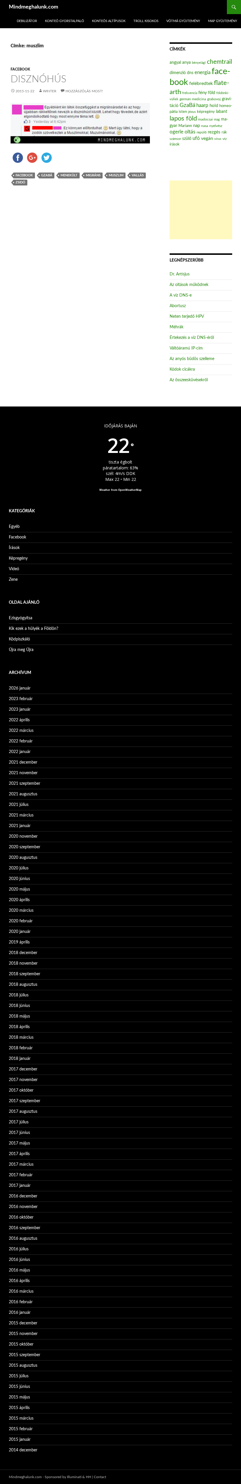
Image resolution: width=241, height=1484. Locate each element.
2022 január (20, 752)
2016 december (23, 1196)
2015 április (19, 1408)
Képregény (18, 558)
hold (214, 105)
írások (175, 144)
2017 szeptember (24, 1101)
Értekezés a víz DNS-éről (192, 338)
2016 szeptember (24, 1228)
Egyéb (14, 527)
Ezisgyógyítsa (20, 618)
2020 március (21, 911)
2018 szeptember (24, 974)
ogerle (176, 132)
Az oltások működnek (189, 285)
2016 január (20, 1313)
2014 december (23, 1450)
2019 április (19, 942)
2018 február (21, 1048)
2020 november (23, 836)
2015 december (23, 1323)
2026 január (20, 688)
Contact (100, 1477)
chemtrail (219, 62)
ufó (196, 138)
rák (224, 132)
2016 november (23, 1207)
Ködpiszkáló (19, 639)
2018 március (21, 1037)
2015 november (23, 1334)
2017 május (19, 1143)
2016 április (19, 1281)
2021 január (20, 826)
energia (202, 72)
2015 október (21, 1344)
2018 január (20, 1059)
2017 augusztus (23, 1112)
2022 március (21, 731)
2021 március (21, 815)
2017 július (19, 1122)
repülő (202, 132)
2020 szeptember (24, 847)
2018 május (19, 1016)
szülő (186, 139)
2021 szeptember (24, 784)
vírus (217, 138)
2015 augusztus (23, 1365)
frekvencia (189, 93)
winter (49, 91)
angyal (175, 62)
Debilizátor (27, 21)
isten (183, 112)
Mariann (185, 126)
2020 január (20, 932)
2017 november (23, 1080)
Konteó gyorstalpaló (64, 21)
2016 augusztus (23, 1239)
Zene (13, 580)
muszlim (116, 175)
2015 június (19, 1387)
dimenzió (178, 73)
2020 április (19, 900)
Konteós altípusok (108, 21)
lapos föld (183, 119)
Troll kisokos (145, 21)
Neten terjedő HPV (187, 316)
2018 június (19, 1006)
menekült (69, 175)
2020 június (19, 879)
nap (196, 125)
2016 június (19, 1260)
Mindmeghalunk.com (33, 7)
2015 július (19, 1376)
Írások (14, 548)
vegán (207, 138)
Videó (14, 569)
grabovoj (214, 99)
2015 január (20, 1440)
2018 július (19, 995)
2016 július (19, 1249)
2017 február (21, 1175)
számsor (175, 138)
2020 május (19, 889)
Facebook (20, 69)
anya (186, 63)
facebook (24, 175)
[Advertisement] (201, 209)
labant (221, 111)
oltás (190, 132)
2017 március (21, 1164)
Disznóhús (38, 79)
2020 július (19, 868)
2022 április (19, 720)
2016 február (21, 1302)
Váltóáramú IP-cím (186, 348)
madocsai (205, 119)
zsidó (20, 182)
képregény (206, 112)
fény (202, 93)
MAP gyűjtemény (222, 21)
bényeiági (199, 62)
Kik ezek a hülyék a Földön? (33, 629)
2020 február (21, 921)
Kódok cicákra (182, 369)
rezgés (214, 132)
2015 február (21, 1429)
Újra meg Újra (21, 650)
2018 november (23, 963)
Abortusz (178, 306)
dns (190, 73)
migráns (93, 175)
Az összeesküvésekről (189, 380)
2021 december (23, 762)
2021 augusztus (23, 794)
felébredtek (201, 83)
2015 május (19, 1397)
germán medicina (193, 99)
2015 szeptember (24, 1355)
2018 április (19, 1027)
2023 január (20, 709)
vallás (138, 175)
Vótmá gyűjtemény (183, 21)
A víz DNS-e (181, 295)
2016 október (21, 1217)
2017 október (21, 1090)
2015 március (21, 1418)
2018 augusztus (23, 985)
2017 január (20, 1186)
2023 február (21, 699)
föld (211, 93)
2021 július (19, 805)
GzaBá (46, 175)
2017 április (19, 1154)
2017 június (19, 1133)
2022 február (21, 741)
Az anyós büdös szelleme (192, 359)
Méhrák (176, 327)
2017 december (23, 1069)
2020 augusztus (23, 858)
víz (224, 138)
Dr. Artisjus (180, 274)
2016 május (19, 1270)
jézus (192, 111)
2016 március (21, 1291)
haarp (202, 105)
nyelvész (215, 126)
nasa (204, 126)
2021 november (23, 773)
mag (217, 119)
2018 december (23, 953)
